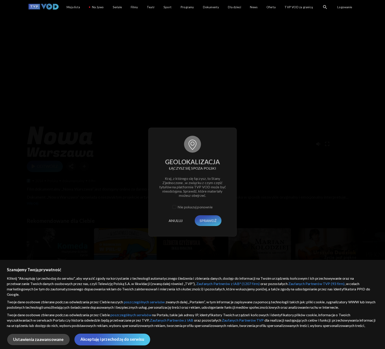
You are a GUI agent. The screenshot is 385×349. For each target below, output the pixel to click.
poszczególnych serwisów (144, 302)
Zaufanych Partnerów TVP (243, 320)
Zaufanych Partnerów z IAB (171, 320)
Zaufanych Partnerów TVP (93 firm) (316, 283)
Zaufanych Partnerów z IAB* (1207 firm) (228, 283)
